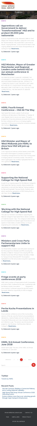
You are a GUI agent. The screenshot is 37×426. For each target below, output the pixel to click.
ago (15, 51)
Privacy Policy (26, 417)
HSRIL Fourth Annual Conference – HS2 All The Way (17, 108)
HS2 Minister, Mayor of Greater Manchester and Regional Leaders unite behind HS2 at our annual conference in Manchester (18, 69)
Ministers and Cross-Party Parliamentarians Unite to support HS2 (15, 243)
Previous (8, 359)
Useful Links (15, 417)
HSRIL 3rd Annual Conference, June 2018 (17, 343)
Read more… (15, 48)
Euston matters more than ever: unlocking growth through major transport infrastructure (18, 397)
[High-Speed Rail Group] (8, 5)
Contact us (28, 412)
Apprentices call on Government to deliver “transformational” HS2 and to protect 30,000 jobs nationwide (17, 30)
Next (29, 359)
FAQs (7, 417)
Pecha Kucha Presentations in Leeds (17, 309)
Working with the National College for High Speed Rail (16, 210)
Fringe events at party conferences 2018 (13, 278)
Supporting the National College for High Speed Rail (16, 178)
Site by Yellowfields (18, 421)
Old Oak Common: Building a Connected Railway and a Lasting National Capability (18, 389)
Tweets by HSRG (7, 379)
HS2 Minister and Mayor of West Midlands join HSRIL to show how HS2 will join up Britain (16, 145)
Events (3, 21)
